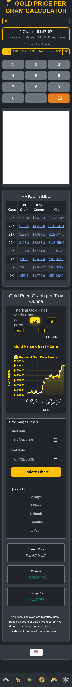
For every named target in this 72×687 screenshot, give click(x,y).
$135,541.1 (56, 226)
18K (41, 51)
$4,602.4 (39, 218)
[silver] (5, 679)
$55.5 (24, 275)
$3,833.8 (39, 242)
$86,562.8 (56, 259)
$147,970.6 (56, 218)
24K (6, 51)
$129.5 (24, 234)
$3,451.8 (39, 251)
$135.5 (24, 226)
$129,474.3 (56, 234)
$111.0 (24, 251)
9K (66, 51)
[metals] (65, 679)
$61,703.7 (56, 267)
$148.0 (24, 218)
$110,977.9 (56, 251)
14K (49, 51)
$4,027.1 (39, 234)
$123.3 (24, 242)
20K (32, 51)
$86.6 (24, 259)
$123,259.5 (56, 242)
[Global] (36, 652)
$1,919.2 (39, 267)
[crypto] (41, 679)
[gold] (53, 679)
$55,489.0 (56, 275)
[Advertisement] (36, 147)
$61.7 (24, 267)
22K (15, 51)
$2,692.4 (39, 259)
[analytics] (17, 679)
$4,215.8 (39, 226)
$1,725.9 (39, 275)
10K (58, 51)
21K (23, 51)
